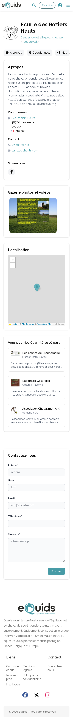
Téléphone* (15, 516)
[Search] (34, 5)
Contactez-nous (55, 668)
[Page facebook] (25, 695)
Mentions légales (29, 668)
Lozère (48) (31, 41)
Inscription (13, 684)
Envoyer (56, 571)
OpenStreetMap (44, 324)
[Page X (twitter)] (36, 695)
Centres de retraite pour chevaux (42, 37)
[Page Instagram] (48, 695)
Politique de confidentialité (32, 677)
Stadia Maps (28, 324)
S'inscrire (47, 5)
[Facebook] (11, 171)
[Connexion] (60, 5)
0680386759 (20, 145)
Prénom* (13, 465)
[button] (68, 5)
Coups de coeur (12, 668)
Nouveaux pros (12, 677)
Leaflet (14, 324)
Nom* (11, 480)
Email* (12, 498)
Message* (14, 534)
